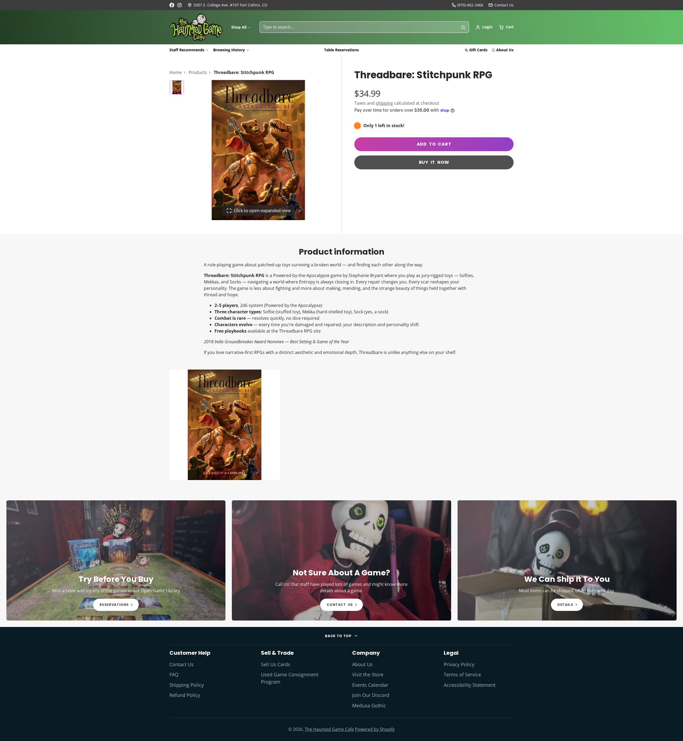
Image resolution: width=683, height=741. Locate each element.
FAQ (173, 674)
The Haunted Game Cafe (329, 729)
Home (175, 72)
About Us (505, 49)
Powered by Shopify (375, 729)
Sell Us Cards (275, 664)
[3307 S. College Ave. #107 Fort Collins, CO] (227, 5)
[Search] (463, 27)
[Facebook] (171, 5)
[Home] (196, 27)
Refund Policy (184, 695)
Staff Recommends (186, 49)
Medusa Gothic (369, 705)
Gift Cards (478, 49)
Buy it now (434, 162)
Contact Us (181, 664)
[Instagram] (179, 5)
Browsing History (229, 49)
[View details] (115, 560)
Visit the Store (367, 674)
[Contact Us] (501, 5)
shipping (384, 103)
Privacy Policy (459, 664)
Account (484, 27)
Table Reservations (341, 49)
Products (198, 72)
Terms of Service (462, 674)
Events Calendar (370, 685)
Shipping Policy (186, 685)
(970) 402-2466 (470, 4)
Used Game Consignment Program (289, 678)
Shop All (239, 27)
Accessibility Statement (469, 685)
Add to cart (434, 144)
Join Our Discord (370, 695)
